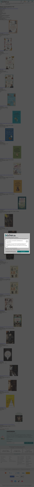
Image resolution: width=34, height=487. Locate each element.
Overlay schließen (27, 241)
